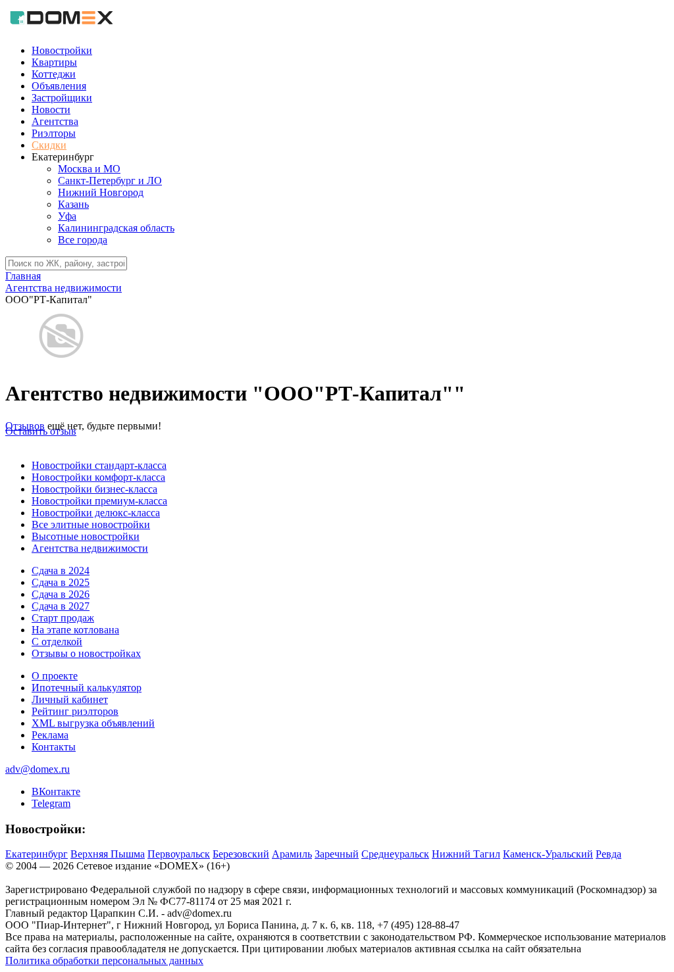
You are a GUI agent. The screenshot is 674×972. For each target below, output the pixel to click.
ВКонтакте (56, 791)
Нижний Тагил (466, 854)
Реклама (50, 735)
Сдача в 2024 (61, 570)
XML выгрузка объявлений (93, 723)
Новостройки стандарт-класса (99, 465)
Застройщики (62, 97)
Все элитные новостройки (91, 524)
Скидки (49, 145)
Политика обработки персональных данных (104, 960)
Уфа (67, 216)
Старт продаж (63, 617)
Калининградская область (116, 227)
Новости (51, 109)
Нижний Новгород (100, 192)
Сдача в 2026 (61, 594)
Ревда (608, 854)
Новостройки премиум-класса (99, 500)
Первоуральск (178, 854)
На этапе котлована (75, 629)
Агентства (55, 121)
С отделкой (57, 641)
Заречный (337, 854)
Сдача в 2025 (61, 582)
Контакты (54, 746)
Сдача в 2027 (61, 606)
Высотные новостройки (86, 536)
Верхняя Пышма (107, 854)
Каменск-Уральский (548, 854)
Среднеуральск (395, 854)
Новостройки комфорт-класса (98, 477)
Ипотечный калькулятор (87, 687)
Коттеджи (54, 74)
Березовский (241, 854)
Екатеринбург (36, 854)
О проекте (55, 675)
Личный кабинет (70, 699)
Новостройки (62, 50)
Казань (73, 204)
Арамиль (292, 854)
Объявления (59, 85)
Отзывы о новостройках (86, 653)
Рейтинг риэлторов (75, 711)
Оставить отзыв (40, 431)
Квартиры (54, 62)
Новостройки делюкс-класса (96, 512)
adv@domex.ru (37, 769)
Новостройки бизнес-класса (94, 489)
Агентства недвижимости (90, 548)
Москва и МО (89, 168)
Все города (82, 239)
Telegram (51, 803)
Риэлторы (54, 133)
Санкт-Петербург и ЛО (110, 180)
